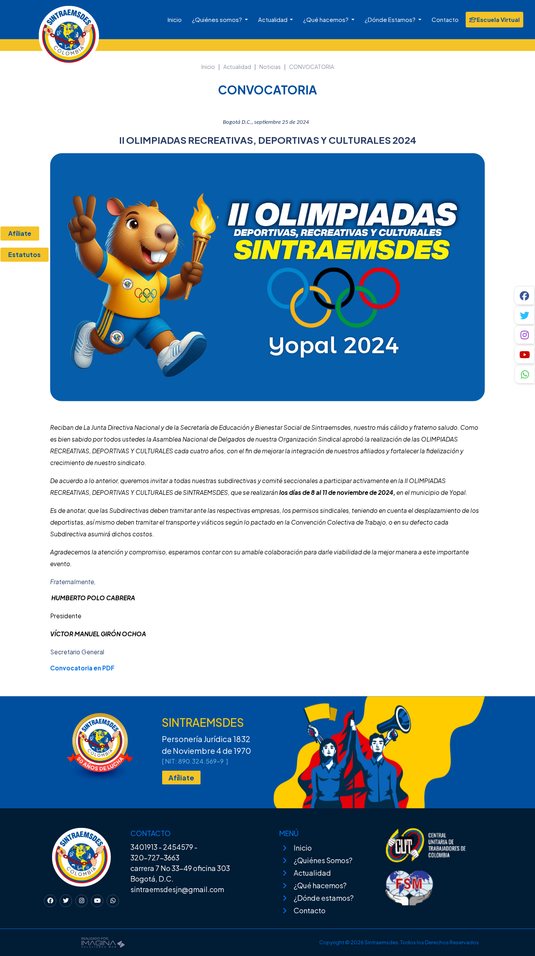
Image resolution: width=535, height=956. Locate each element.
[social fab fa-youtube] (525, 354)
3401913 (143, 846)
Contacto (445, 19)
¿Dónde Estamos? (391, 19)
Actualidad (273, 19)
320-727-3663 (154, 857)
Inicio (175, 19)
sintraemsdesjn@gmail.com (177, 889)
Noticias (270, 66)
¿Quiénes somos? (217, 19)
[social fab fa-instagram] (525, 335)
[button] (525, 375)
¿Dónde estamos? (324, 897)
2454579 (178, 846)
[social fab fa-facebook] (525, 295)
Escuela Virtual (498, 19)
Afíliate (181, 777)
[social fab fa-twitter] (525, 315)
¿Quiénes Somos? (323, 860)
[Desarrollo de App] (103, 941)
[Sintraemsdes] (42, 29)
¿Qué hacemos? (326, 19)
